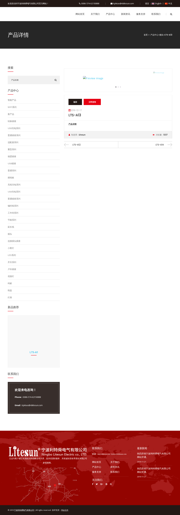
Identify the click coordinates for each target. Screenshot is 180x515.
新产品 (11, 114)
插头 (161, 34)
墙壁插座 (12, 156)
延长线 (11, 226)
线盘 (10, 290)
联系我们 (155, 14)
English (158, 3)
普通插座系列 (14, 135)
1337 (165, 134)
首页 (146, 34)
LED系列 (12, 255)
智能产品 (12, 100)
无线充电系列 (14, 184)
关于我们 (95, 14)
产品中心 (110, 14)
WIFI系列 (12, 107)
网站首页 (80, 14)
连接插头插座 (14, 241)
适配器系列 (13, 142)
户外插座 (12, 269)
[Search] (55, 80)
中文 (170, 3)
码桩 (10, 283)
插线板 (11, 177)
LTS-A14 (160, 144)
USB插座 (12, 163)
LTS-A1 (34, 352)
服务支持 (140, 14)
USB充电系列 (14, 128)
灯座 (10, 297)
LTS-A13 (168, 34)
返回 (75, 102)
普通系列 (12, 170)
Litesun (82, 134)
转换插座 (12, 121)
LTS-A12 (76, 144)
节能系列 (12, 219)
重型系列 (12, 149)
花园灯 (11, 276)
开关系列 (12, 262)
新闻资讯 (125, 14)
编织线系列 (13, 205)
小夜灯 (11, 248)
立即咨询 (92, 102)
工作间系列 (13, 212)
